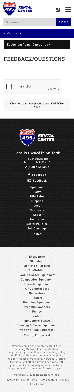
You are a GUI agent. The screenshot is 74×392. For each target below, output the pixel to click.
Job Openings (37, 228)
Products (13, 33)
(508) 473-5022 (38, 166)
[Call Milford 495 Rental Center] (58, 9)
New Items (37, 210)
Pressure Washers (37, 307)
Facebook (38, 174)
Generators (37, 293)
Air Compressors (37, 288)
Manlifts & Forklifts (37, 265)
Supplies (37, 201)
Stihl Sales (37, 196)
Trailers (37, 316)
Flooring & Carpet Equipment (37, 325)
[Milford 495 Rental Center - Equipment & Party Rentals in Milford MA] (17, 15)
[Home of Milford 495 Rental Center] (37, 145)
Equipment (37, 187)
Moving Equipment (37, 335)
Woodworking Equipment (37, 329)
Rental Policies (37, 223)
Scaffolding (37, 270)
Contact (37, 234)
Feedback (39, 180)
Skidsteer (37, 261)
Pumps (37, 311)
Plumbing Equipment (37, 302)
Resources (37, 219)
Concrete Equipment (37, 284)
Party (37, 191)
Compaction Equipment (37, 279)
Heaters (37, 297)
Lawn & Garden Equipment (37, 275)
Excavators (37, 256)
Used (37, 205)
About (37, 214)
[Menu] (68, 10)
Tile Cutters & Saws (37, 320)
